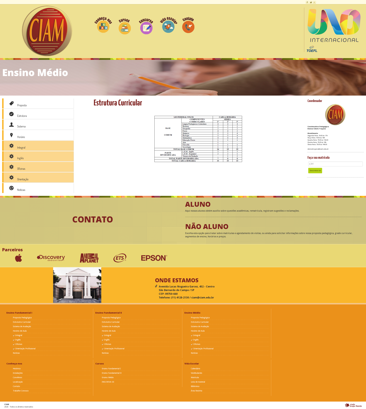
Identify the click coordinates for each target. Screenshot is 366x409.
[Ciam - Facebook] (307, 2)
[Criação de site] (353, 405)
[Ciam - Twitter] (310, 2)
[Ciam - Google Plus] (314, 2)
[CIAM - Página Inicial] (47, 31)
